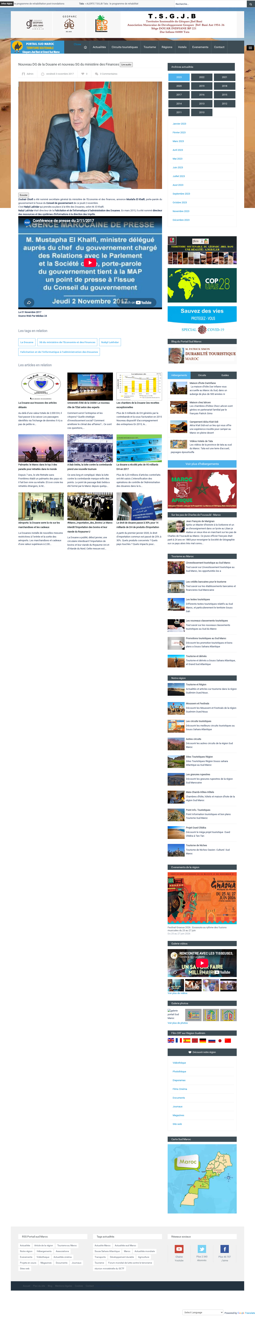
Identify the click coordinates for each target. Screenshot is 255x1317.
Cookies (79, 1286)
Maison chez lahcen (200, 402)
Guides (225, 375)
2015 (224, 94)
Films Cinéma (180, 1089)
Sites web (24, 1268)
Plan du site (39, 1286)
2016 (201, 94)
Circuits (202, 375)
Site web (177, 1124)
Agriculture (143, 1257)
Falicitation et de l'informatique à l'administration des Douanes (59, 352)
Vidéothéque (179, 1062)
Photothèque (179, 1071)
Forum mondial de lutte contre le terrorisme (130, 1263)
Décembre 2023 (181, 220)
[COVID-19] (202, 322)
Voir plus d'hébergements (202, 464)
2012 (224, 103)
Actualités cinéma (63, 1257)
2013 (201, 103)
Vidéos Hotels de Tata (201, 441)
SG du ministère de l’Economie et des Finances (67, 342)
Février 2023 (179, 132)
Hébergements (179, 375)
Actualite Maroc (103, 1245)
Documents (179, 1097)
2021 (224, 77)
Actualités (99, 47)
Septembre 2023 (181, 193)
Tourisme (150, 47)
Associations (62, 1251)
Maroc (127, 1251)
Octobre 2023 (180, 202)
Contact (219, 47)
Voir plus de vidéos (177, 993)
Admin (30, 73)
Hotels (182, 47)
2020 (179, 86)
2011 (179, 112)
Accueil (26, 1286)
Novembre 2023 (181, 211)
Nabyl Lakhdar (110, 342)
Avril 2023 (178, 150)
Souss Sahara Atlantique (107, 1251)
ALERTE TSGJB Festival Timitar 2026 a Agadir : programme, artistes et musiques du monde (199, 929)
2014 (179, 103)
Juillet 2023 (179, 176)
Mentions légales (63, 1286)
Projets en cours (28, 1263)
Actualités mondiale (145, 1251)
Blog (50, 1286)
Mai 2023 (177, 158)
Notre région (26, 1251)
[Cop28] (202, 285)
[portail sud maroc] (35, 46)
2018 (224, 86)
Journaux (177, 1106)
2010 (201, 112)
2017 (179, 94)
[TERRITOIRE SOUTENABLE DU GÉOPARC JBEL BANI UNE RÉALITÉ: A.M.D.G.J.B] (202, 250)
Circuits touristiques (125, 47)
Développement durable (122, 1257)
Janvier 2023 (179, 123)
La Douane (26, 342)
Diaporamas (179, 1080)
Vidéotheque (43, 1257)
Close (77, 44)
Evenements (200, 47)
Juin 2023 (178, 167)
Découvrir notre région (204, 1052)
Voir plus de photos (178, 1023)
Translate (250, 1313)
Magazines (178, 1115)
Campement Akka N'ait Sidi (204, 421)
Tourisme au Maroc (67, 1245)
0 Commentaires (108, 73)
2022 (201, 77)
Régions (167, 47)
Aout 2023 (178, 185)
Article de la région (43, 1245)
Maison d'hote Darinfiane (203, 383)
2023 (179, 77)
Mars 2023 (178, 141)
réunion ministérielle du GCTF (109, 1268)
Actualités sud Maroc (125, 1245)
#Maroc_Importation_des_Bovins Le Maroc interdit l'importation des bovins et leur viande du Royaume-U (90, 527)
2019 (201, 86)
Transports (100, 1257)
